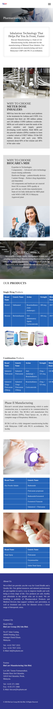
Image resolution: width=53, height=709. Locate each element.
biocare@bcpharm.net (18, 689)
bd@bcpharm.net (16, 651)
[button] (49, 4)
